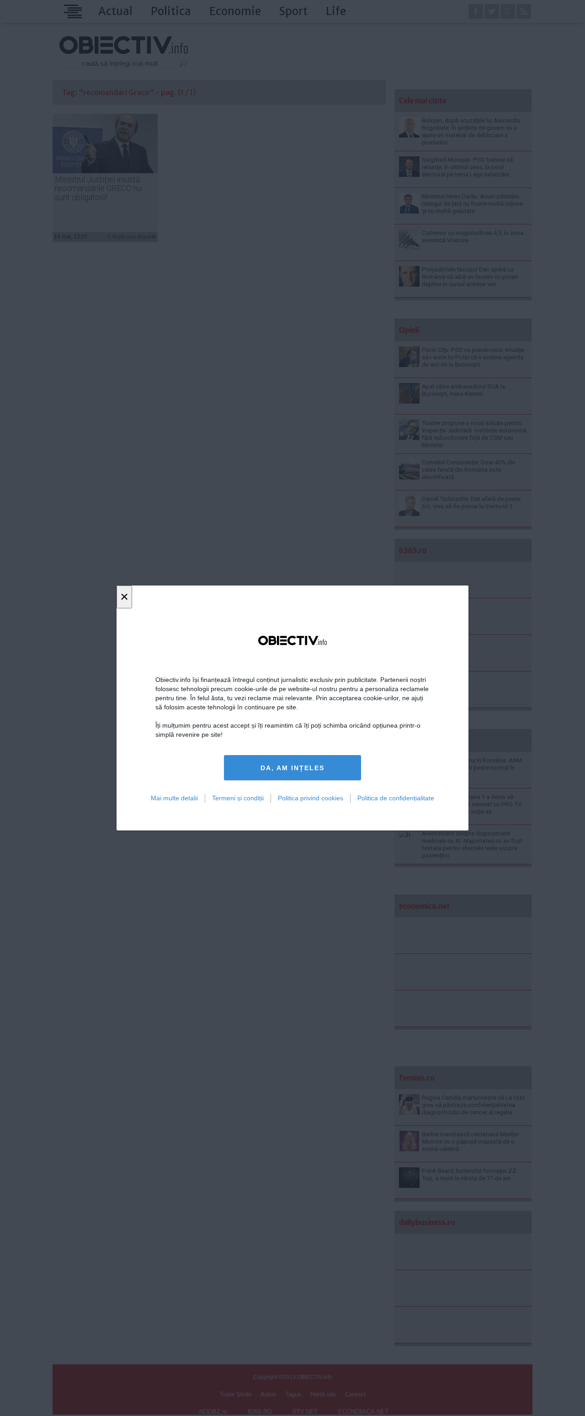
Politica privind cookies (310, 798)
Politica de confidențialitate (395, 798)
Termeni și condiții (238, 798)
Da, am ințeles (292, 768)
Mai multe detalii (174, 798)
